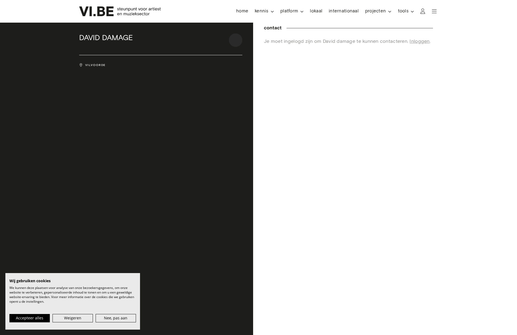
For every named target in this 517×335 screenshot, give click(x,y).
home (242, 11)
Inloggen (419, 41)
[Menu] (434, 11)
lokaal (316, 11)
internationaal (344, 11)
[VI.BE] (120, 11)
